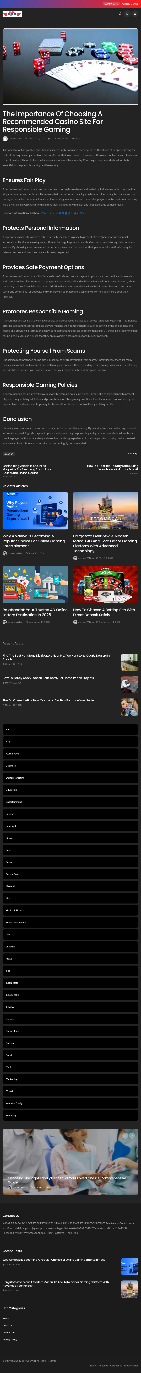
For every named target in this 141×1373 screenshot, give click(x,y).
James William (16, 553)
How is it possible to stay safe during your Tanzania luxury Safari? (112, 469)
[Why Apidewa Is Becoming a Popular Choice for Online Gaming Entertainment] (35, 510)
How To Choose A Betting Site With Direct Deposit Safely (104, 612)
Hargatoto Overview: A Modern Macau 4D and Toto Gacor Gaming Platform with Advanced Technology (105, 543)
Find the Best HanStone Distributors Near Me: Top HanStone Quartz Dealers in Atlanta (56, 657)
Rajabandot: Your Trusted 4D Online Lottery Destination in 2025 (35, 612)
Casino (9, 454)
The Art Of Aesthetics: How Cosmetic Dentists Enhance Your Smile (48, 700)
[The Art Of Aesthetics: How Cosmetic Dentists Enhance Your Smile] (129, 707)
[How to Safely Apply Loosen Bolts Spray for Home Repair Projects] (129, 684)
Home (6, 1318)
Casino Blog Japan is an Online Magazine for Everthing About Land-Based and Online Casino (28, 471)
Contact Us (9, 1332)
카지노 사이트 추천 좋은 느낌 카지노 (63, 213)
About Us (8, 1325)
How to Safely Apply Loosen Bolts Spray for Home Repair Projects (48, 678)
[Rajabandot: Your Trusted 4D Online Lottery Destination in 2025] (35, 584)
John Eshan (15, 138)
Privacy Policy (10, 1339)
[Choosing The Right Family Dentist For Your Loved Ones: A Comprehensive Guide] (70, 1162)
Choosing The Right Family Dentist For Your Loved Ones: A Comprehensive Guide (67, 1180)
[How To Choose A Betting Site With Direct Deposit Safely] (105, 584)
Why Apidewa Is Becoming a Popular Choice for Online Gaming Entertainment (34, 541)
